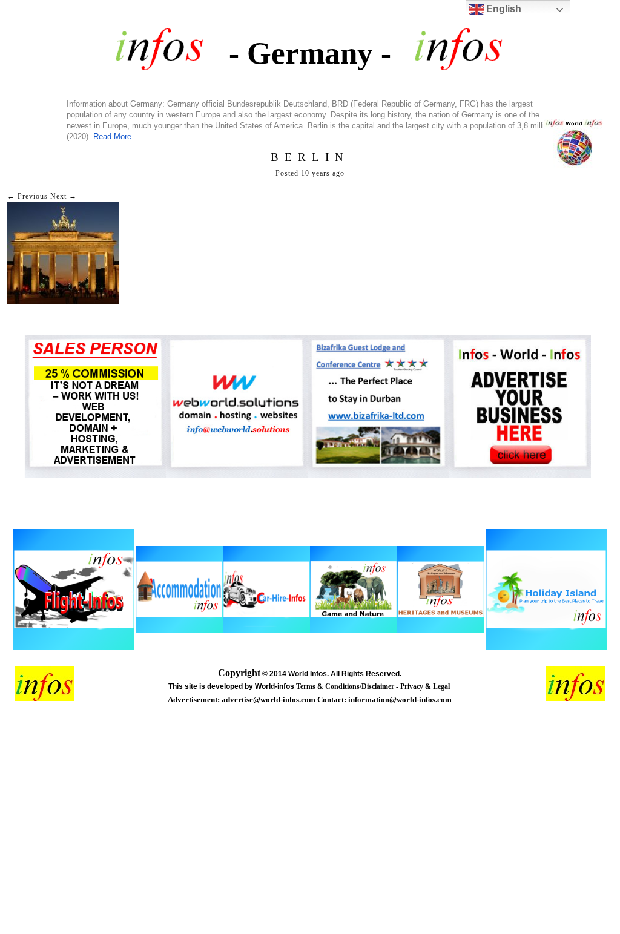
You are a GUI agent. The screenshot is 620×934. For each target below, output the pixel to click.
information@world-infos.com (400, 699)
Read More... (116, 136)
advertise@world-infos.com (269, 699)
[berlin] (63, 302)
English (502, 9)
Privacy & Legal (426, 686)
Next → (63, 196)
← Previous (27, 196)
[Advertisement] (310, 843)
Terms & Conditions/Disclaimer (346, 686)
